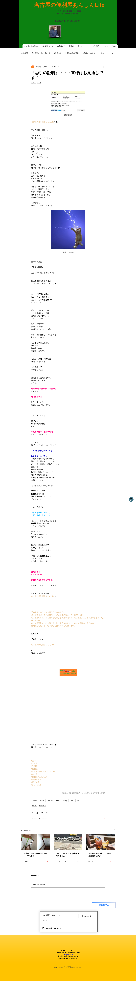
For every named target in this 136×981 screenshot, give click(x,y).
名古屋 (42, 800)
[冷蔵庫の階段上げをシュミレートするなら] (35, 842)
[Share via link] (47, 813)
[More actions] (103, 67)
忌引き (65, 800)
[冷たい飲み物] (100, 842)
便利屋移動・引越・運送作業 (41, 53)
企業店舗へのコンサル (89, 53)
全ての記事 (24, 53)
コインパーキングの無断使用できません (67, 854)
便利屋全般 (57, 53)
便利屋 (34, 800)
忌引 (78, 800)
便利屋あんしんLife (54, 800)
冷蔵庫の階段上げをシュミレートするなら (35, 854)
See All (113, 830)
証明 (72, 800)
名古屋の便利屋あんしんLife (61, 968)
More (102, 53)
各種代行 (34, 806)
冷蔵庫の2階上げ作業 (72, 53)
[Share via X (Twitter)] (37, 813)
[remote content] (68, 673)
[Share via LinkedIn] (42, 813)
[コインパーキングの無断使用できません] (68, 842)
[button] (112, 53)
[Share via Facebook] (32, 813)
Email (45, 920)
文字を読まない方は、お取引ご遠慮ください (100, 854)
